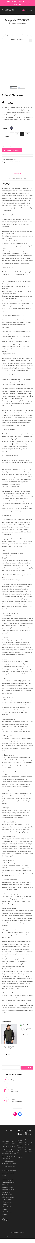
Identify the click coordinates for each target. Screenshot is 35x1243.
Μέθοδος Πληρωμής (20, 1141)
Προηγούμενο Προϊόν (10, 35)
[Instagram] (15, 1114)
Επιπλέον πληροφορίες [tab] (17, 178)
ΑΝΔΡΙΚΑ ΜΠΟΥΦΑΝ (14, 162)
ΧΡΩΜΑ (4, 128)
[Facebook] (20, 1114)
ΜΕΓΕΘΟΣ (5, 136)
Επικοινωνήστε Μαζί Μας (29, 1143)
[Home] (9, 23)
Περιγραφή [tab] (17, 174)
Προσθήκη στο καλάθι (12, 150)
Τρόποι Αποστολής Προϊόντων (20, 1148)
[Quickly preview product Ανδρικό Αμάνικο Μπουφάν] (16, 1028)
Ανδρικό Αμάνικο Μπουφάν (9, 1049)
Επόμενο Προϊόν (26, 35)
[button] (30, 40)
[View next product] (32, 35)
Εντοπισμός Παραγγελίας (28, 1150)
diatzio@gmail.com (16, 1101)
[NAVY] (11, 128)
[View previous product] (3, 35)
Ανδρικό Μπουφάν (21, 23)
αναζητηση (27, 1067)
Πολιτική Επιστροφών (21, 1156)
